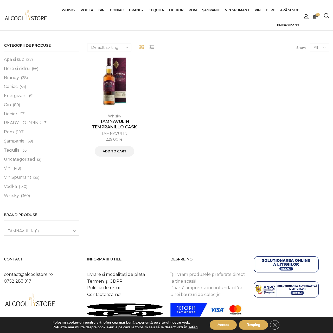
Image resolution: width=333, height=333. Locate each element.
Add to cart (114, 151)
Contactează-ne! (104, 294)
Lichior (176, 10)
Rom (193, 10)
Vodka (87, 10)
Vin (258, 10)
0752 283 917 (17, 281)
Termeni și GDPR (105, 281)
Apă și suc (14, 59)
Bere (270, 10)
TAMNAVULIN (114, 133)
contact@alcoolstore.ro (28, 274)
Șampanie (211, 10)
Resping (253, 324)
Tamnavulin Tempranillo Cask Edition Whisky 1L (114, 127)
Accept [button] (223, 324)
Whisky (68, 10)
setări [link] (193, 327)
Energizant (288, 25)
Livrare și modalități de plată (116, 274)
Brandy (136, 10)
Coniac (117, 10)
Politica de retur (104, 287)
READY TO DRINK (22, 122)
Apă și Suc (289, 10)
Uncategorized (19, 159)
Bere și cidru (17, 68)
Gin (101, 10)
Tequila (156, 10)
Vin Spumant (237, 10)
